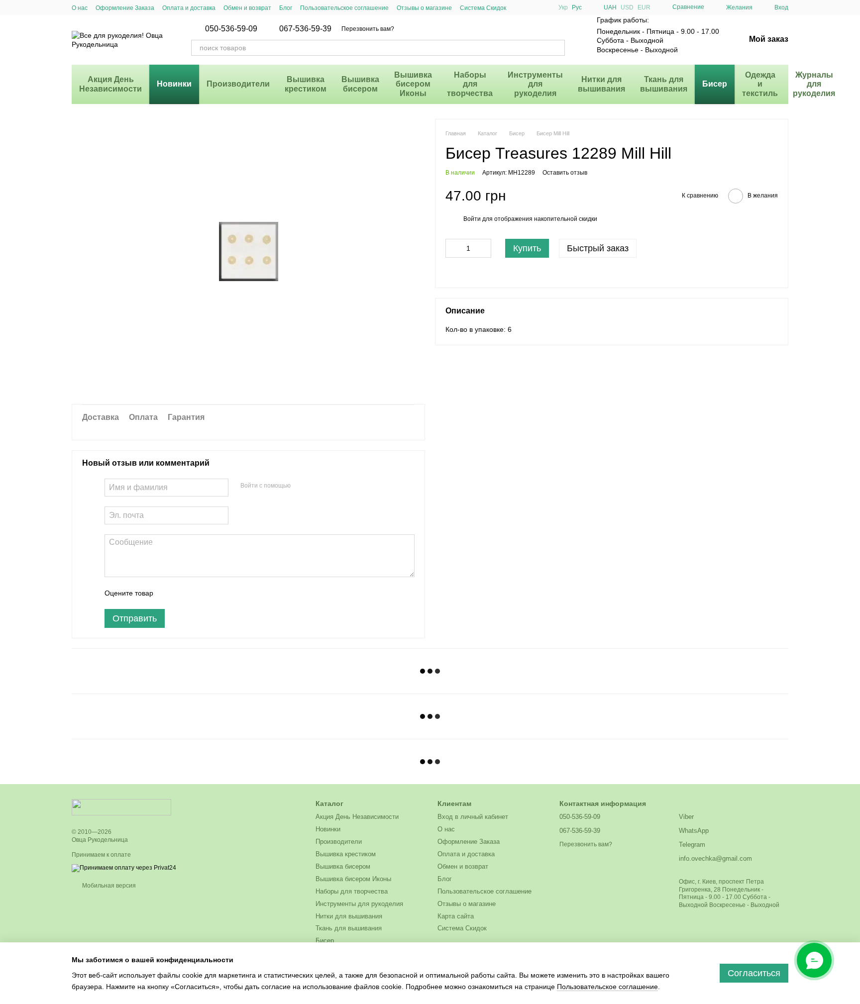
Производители (238, 84)
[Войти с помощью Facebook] (302, 486)
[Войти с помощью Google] (317, 486)
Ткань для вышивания (663, 84)
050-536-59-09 (231, 29)
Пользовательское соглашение (344, 7)
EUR (644, 7)
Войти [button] (472, 219)
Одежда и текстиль (760, 84)
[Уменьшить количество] (453, 248)
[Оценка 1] (170, 593)
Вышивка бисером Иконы (413, 84)
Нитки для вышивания (601, 84)
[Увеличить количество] (484, 248)
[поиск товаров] (557, 48)
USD (627, 7)
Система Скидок (483, 7)
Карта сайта (455, 916)
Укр (563, 7)
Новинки (174, 84)
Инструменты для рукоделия (535, 84)
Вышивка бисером (360, 84)
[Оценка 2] (186, 593)
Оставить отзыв (564, 172)
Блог (285, 7)
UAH (610, 7)
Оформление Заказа (125, 7)
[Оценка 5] (233, 593)
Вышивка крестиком (305, 84)
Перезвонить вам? (367, 28)
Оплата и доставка (188, 7)
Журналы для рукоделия (814, 84)
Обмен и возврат (247, 7)
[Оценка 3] (202, 593)
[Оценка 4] (217, 593)
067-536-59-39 (305, 29)
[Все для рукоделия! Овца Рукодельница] (121, 806)
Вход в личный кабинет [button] (472, 816)
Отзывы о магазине (424, 7)
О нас (80, 7)
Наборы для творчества (470, 84)
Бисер (714, 84)
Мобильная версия (108, 885)
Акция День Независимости (110, 84)
